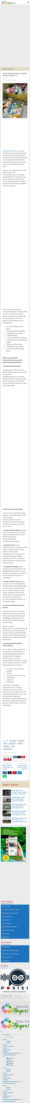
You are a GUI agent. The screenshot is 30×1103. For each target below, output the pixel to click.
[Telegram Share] (20, 772)
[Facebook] (15, 757)
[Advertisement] (15, 20)
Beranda (20, 998)
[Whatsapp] (5, 776)
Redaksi (11, 997)
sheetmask (12, 743)
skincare (20, 743)
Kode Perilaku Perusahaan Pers (8, 998)
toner (13, 746)
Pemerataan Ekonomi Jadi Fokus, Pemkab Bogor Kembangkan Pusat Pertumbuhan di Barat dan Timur (19, 807)
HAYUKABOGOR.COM (10, 151)
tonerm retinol (7, 749)
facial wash (13, 741)
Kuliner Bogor (6, 906)
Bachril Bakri (5, 937)
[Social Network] (3, 1056)
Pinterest (10, 1061)
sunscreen (6, 746)
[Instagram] (5, 759)
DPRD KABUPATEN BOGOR (9, 927)
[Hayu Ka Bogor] (8, 2)
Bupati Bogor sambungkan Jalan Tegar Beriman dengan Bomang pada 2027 (19, 819)
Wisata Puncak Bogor (8, 930)
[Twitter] (19, 757)
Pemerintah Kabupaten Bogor (10, 909)
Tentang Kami (4, 997)
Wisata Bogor (6, 920)
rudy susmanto (6, 923)
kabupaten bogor (7, 916)
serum (5, 743)
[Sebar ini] (5, 772)
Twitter (10, 1060)
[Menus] (28, 2)
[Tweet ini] (10, 772)
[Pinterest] (23, 757)
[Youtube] (9, 759)
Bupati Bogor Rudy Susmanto (10, 913)
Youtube (10, 1065)
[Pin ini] (15, 772)
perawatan (21, 741)
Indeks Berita (17, 995)
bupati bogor (6, 933)
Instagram (11, 1063)
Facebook (10, 1058)
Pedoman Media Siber (19, 997)
